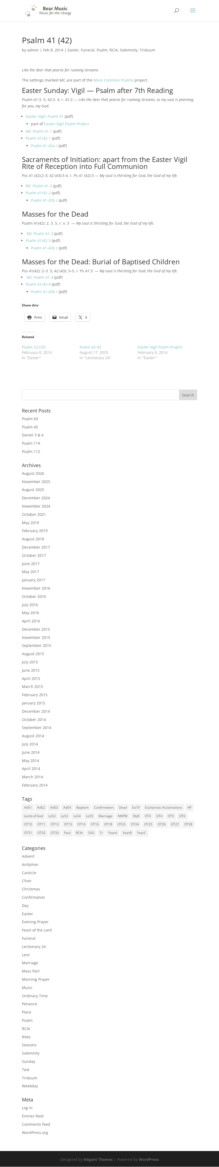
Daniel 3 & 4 (33, 434)
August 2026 (33, 473)
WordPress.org (35, 1132)
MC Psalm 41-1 (39, 131)
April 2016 (31, 620)
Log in (27, 1107)
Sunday (28, 1061)
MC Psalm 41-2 (39, 185)
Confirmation (104, 807)
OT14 (81, 824)
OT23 (122, 824)
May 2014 (30, 760)
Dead (123, 807)
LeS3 (64, 816)
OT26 (162, 824)
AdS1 (28, 807)
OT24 (135, 824)
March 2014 (32, 776)
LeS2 (52, 816)
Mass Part (31, 971)
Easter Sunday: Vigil (53, 90)
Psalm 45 (30, 426)
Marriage (105, 816)
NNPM (122, 816)
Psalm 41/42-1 (38, 138)
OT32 (41, 832)
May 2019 (30, 522)
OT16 (95, 824)
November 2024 (36, 506)
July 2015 (30, 661)
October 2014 (34, 719)
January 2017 (33, 579)
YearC (141, 832)
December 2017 (36, 547)
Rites (26, 1036)
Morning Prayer (36, 979)
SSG (91, 832)
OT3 (148, 816)
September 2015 (36, 645)
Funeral (88, 49)
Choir (27, 880)
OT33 (55, 832)
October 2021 (34, 514)
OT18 (108, 824)
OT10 (28, 824)
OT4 (159, 816)
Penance (29, 1003)
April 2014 (31, 768)
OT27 (175, 824)
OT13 (68, 824)
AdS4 (67, 807)
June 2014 (31, 752)
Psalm (102, 49)
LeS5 (89, 816)
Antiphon (30, 864)
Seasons (29, 1044)
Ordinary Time (35, 995)
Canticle (29, 872)
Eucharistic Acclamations (163, 807)
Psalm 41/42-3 (38, 240)
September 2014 (36, 727)
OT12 (55, 824)
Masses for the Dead (55, 214)
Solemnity (129, 49)
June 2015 (31, 670)
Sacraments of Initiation (60, 159)
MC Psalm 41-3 (40, 233)
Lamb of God (33, 816)
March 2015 (32, 686)
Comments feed (36, 1124)
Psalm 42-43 (90, 347)
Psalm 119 (31, 443)
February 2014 (35, 785)
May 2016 (30, 612)
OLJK (136, 816)
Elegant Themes (98, 1159)
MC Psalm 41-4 (40, 277)
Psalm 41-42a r (44, 145)
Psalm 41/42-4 (38, 284)
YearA (112, 832)
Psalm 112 (31, 451)
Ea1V (136, 807)
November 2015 (36, 637)
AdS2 (41, 807)
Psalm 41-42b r (44, 200)
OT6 (182, 816)
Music (27, 987)
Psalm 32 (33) (33, 347)
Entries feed (33, 1116)
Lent (26, 954)
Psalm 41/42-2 (38, 192)
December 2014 (36, 711)
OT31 (28, 832)
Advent (28, 856)
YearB (127, 832)
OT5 (171, 816)
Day (25, 905)
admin (33, 49)
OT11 (41, 824)
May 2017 (30, 571)
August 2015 (33, 653)
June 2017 (31, 563)
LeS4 (77, 816)
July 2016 (30, 604)
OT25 (148, 824)
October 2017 (34, 555)
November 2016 (36, 588)
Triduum (147, 49)
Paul (67, 832)
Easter (73, 49)
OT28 (188, 824)
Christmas (31, 889)
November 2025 (36, 481)
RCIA (114, 49)
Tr (101, 832)
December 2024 (36, 497)
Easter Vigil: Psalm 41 (45, 116)
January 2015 (33, 703)
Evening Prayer (35, 921)
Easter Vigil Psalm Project (66, 123)
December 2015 (36, 629)
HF (189, 807)
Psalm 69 (30, 418)
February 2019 (35, 530)
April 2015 (31, 678)
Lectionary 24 (34, 946)
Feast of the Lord (37, 930)
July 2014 (30, 744)
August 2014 (33, 735)
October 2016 (34, 596)
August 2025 (33, 489)
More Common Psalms (113, 80)
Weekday (30, 1085)
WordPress (149, 1159)
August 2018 (33, 538)
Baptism (82, 807)
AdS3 (54, 807)
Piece (26, 1012)
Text (25, 1069)
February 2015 (35, 694)
